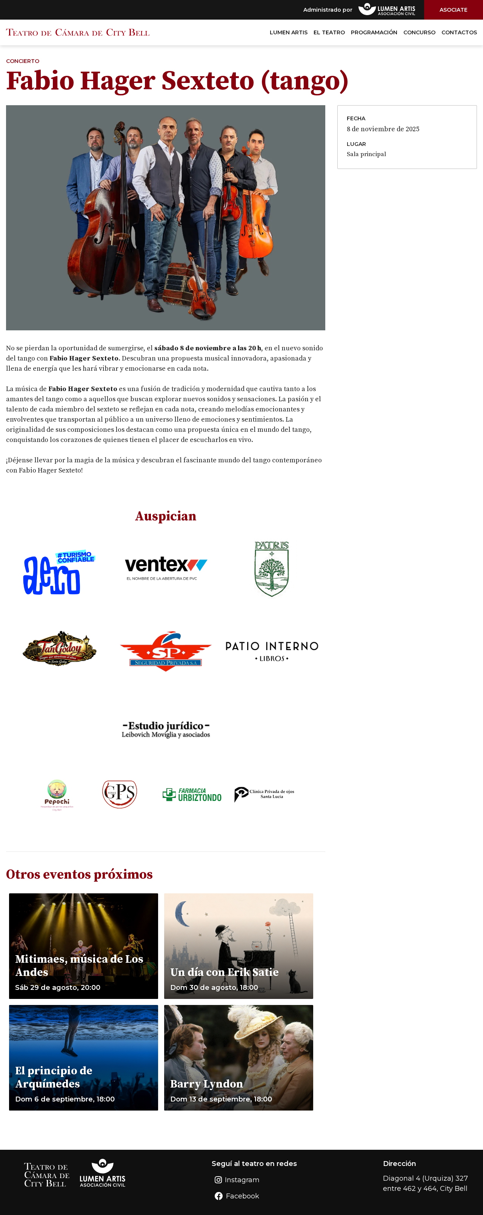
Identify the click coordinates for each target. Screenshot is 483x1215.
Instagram (242, 1180)
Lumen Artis (289, 32)
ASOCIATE (454, 9)
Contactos (459, 32)
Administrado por (327, 9)
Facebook (242, 1196)
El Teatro (329, 32)
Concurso (419, 32)
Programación (374, 32)
